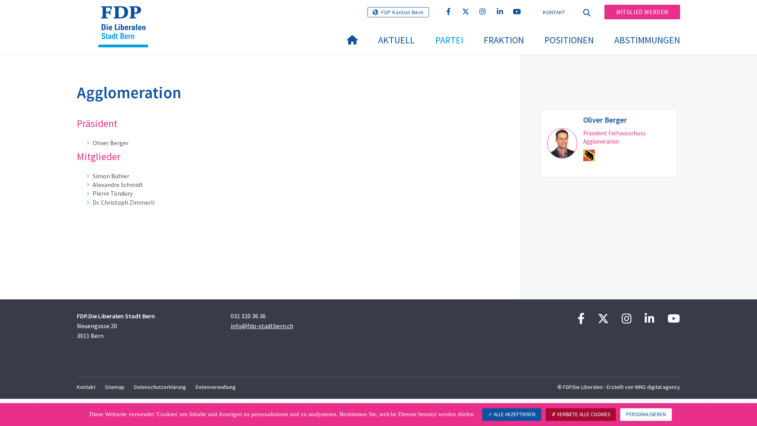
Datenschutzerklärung (160, 386)
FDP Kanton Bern (402, 12)
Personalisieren (646, 414)
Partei (449, 40)
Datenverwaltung (216, 386)
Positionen (569, 40)
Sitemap (115, 386)
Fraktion (504, 40)
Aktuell (396, 40)
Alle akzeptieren (513, 414)
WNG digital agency (657, 386)
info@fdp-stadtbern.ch (262, 326)
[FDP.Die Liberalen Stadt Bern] (126, 16)
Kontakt (554, 12)
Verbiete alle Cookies (583, 414)
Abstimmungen (647, 40)
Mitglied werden (642, 12)
